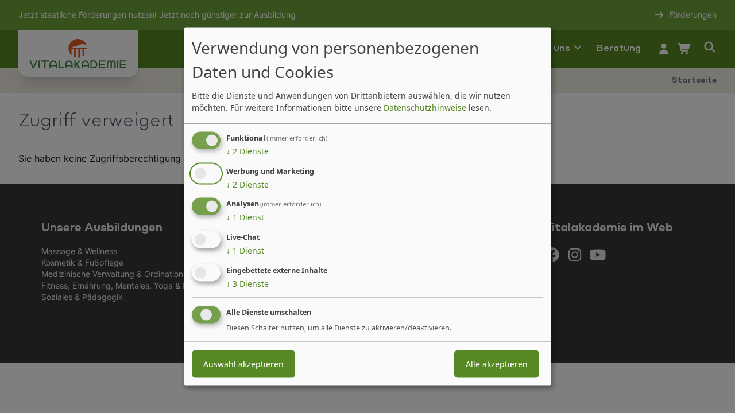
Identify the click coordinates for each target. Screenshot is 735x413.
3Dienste (247, 283)
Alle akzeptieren (497, 363)
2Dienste (247, 150)
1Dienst (245, 217)
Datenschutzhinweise (425, 107)
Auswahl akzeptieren (243, 363)
